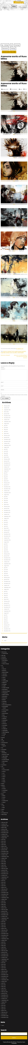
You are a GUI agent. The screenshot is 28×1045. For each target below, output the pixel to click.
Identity (3, 751)
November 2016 (7, 488)
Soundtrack (4, 790)
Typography (5, 730)
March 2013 (6, 575)
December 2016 (7, 486)
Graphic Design (5, 687)
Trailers (4, 792)
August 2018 (6, 447)
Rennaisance (5, 713)
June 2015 (6, 522)
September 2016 (7, 492)
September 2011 (7, 611)
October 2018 (6, 443)
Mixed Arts (4, 698)
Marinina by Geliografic (5, 355)
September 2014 (7, 540)
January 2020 (6, 413)
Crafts (3, 740)
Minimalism (4, 696)
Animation (4, 657)
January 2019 (6, 437)
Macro (4, 708)
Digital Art (4, 682)
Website (2, 389)
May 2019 (6, 429)
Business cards (5, 754)
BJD (2, 739)
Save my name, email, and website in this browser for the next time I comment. (14, 395)
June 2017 (6, 474)
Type (3, 763)
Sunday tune (5, 800)
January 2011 (6, 626)
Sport (3, 778)
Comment (3, 368)
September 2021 (7, 409)
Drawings (17, 45)
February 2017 (7, 482)
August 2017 (6, 471)
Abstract (4, 668)
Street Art (4, 723)
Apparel (4, 745)
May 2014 (6, 548)
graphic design (18, 351)
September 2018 (7, 445)
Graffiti (4, 686)
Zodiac (3, 781)
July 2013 (5, 567)
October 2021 (6, 407)
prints (11, 352)
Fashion (3, 744)
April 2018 (6, 455)
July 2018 (5, 449)
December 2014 (7, 534)
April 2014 (6, 549)
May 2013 (6, 571)
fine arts (13, 351)
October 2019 (6, 419)
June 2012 (6, 593)
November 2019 (7, 417)
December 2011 (7, 605)
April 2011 (6, 621)
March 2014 (6, 551)
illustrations (23, 351)
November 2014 (7, 536)
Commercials (5, 653)
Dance (3, 795)
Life (2, 766)
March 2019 (6, 433)
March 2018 (6, 457)
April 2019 (6, 431)
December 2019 (7, 415)
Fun (2, 747)
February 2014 (7, 553)
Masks (3, 783)
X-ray (3, 735)
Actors (3, 786)
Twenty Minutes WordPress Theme (11, 1042)
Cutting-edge (5, 680)
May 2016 (6, 500)
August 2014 (6, 542)
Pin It (14, 111)
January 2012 (6, 603)
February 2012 (7, 601)
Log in (5, 640)
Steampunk (4, 720)
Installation (4, 764)
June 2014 (6, 546)
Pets (3, 804)
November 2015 (7, 512)
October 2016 (6, 490)
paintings (8, 352)
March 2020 (6, 411)
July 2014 (5, 544)
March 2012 (6, 599)
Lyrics (3, 798)
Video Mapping (5, 732)
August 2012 (6, 589)
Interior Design (5, 663)
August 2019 (6, 423)
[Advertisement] (14, 25)
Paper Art (4, 703)
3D (3, 667)
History (4, 771)
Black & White (5, 672)
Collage (4, 679)
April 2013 (6, 573)
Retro (3, 715)
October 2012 (6, 585)
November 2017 (7, 465)
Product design (5, 759)
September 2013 (7, 563)
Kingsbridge (3, 352)
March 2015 (6, 528)
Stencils (4, 721)
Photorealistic (5, 710)
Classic (3, 677)
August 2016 (6, 494)
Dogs (3, 807)
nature (3, 776)
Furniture (4, 662)
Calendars (4, 674)
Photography (5, 706)
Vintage (4, 733)
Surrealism (4, 725)
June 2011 (6, 617)
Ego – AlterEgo (5, 45)
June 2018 (6, 451)
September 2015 (7, 516)
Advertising (4, 652)
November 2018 (7, 441)
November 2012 (7, 583)
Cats (3, 805)
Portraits (4, 711)
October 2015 (6, 514)
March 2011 (6, 623)
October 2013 (6, 561)
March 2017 (6, 480)
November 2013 (7, 559)
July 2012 (5, 591)
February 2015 (7, 530)
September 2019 (7, 421)
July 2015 (5, 520)
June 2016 (6, 498)
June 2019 (6, 427)
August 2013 (6, 565)
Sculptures (4, 716)
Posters (4, 788)
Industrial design (6, 691)
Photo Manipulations (6, 704)
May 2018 (6, 453)
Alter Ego (3, 655)
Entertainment (5, 742)
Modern (4, 699)
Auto (3, 768)
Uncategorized (5, 812)
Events (3, 797)
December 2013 (7, 557)
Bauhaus (4, 670)
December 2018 (7, 439)
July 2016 (5, 496)
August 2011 (6, 613)
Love (3, 773)
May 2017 (6, 476)
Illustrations (5, 48)
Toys (3, 811)
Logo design (5, 756)
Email (2, 386)
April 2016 (6, 502)
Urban (3, 780)
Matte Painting (5, 694)
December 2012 (7, 581)
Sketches (4, 718)
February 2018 (7, 459)
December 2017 (7, 463)
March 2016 (6, 504)
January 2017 (6, 484)
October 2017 (6, 467)
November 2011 (7, 607)
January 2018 (6, 461)
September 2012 (7, 587)
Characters (4, 675)
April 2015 (6, 526)
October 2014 (6, 538)
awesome (5, 351)
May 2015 (6, 524)
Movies (3, 785)
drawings (9, 351)
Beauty (3, 737)
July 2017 (5, 473)
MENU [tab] (14, 6)
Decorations (5, 660)
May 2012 (6, 595)
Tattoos (4, 727)
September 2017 (7, 469)
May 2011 (6, 619)
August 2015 (6, 518)
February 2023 (7, 405)
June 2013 (6, 569)
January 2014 (6, 555)
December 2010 (7, 628)
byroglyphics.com (19, 348)
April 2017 (6, 478)
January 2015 (6, 532)
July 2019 (5, 425)
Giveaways (4, 749)
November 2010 (7, 630)
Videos (3, 802)
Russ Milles (15, 352)
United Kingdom (20, 352)
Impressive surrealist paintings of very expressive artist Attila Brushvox (20, 356)
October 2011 (6, 609)
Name (2, 382)
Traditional (4, 728)
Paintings (13, 48)
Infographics (5, 692)
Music (3, 794)
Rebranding (4, 761)
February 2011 (7, 624)
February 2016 (7, 506)
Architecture (4, 658)
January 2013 (6, 579)
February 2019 (7, 435)
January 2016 (6, 508)
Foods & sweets (5, 769)
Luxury (3, 775)
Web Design (4, 814)
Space (3, 809)
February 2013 (7, 577)
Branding (4, 752)
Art (11, 45)
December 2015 (7, 510)
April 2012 (6, 597)
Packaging (4, 757)
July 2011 (5, 615)
